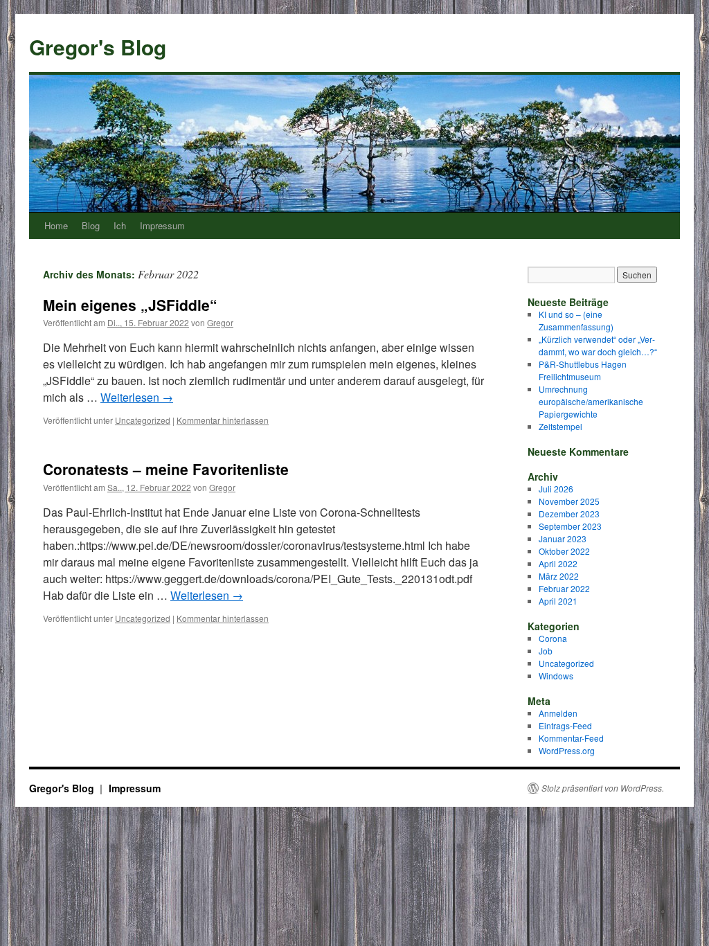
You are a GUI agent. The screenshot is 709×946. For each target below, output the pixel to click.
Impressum (162, 225)
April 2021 (558, 601)
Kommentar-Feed (571, 738)
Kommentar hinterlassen (223, 420)
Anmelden (558, 713)
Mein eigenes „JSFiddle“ (130, 304)
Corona (553, 638)
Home (56, 225)
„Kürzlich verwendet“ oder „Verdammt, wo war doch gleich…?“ (598, 345)
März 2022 (559, 576)
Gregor (220, 322)
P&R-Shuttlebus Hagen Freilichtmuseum (583, 370)
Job (546, 651)
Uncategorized (142, 420)
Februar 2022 (564, 588)
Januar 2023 (562, 538)
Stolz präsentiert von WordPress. (602, 788)
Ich (120, 225)
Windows (556, 675)
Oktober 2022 (564, 551)
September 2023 (570, 526)
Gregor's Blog (97, 47)
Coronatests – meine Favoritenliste (166, 468)
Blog (91, 225)
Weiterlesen (136, 397)
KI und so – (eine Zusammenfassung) (576, 320)
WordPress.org (567, 750)
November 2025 (569, 501)
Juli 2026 (556, 488)
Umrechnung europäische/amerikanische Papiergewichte (591, 401)
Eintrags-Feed (565, 725)
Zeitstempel (560, 426)
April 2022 (558, 563)
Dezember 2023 (569, 513)
